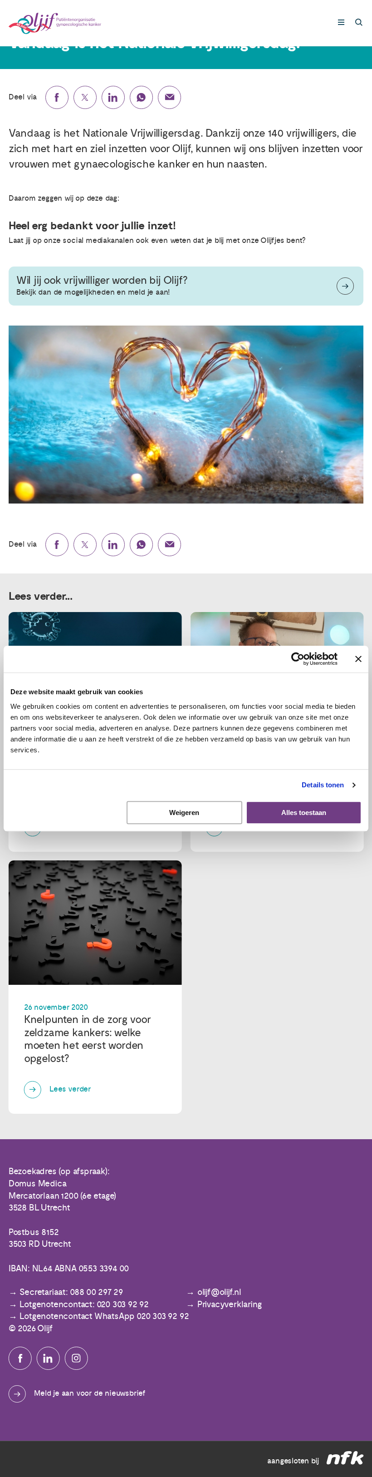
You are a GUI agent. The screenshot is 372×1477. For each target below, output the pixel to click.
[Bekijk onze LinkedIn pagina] (48, 1358)
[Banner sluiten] (358, 659)
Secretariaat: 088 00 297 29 (71, 1292)
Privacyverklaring (229, 1304)
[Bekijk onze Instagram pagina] (76, 1358)
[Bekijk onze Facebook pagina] (20, 1358)
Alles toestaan (303, 812)
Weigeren (184, 812)
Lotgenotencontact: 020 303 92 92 (84, 1304)
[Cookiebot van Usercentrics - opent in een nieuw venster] (298, 659)
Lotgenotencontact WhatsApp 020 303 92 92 (104, 1316)
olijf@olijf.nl (219, 1292)
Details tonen (323, 785)
